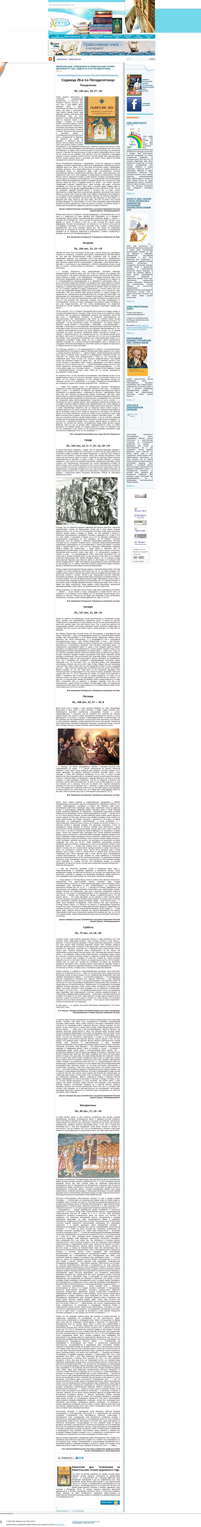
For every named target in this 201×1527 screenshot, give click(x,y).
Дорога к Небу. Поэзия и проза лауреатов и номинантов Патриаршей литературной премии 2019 (139, 204)
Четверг (87, 75)
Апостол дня (149, 36)
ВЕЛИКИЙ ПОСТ (128, 36)
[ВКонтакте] (76, 1458)
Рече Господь (138, 36)
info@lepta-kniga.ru (78, 1521)
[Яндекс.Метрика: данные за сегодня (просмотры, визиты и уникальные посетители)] (140, 509)
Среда (80, 75)
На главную (52, 4)
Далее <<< (131, 193)
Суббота (103, 75)
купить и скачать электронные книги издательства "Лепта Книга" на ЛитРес (139, 327)
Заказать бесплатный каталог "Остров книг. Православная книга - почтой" (148, 85)
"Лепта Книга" (60, 1524)
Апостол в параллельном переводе (135, 407)
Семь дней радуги (136, 123)
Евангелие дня (117, 36)
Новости (68, 36)
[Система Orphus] (140, 554)
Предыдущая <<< (63, 1511)
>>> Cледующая (77, 1511)
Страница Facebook (146, 104)
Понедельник (63, 75)
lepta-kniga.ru (62, 59)
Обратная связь (70, 4)
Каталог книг (84, 36)
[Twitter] (79, 1458)
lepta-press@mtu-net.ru (92, 1521)
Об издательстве (57, 36)
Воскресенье (113, 75)
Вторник (73, 75)
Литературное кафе (97, 36)
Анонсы (76, 36)
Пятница (95, 75)
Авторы (107, 36)
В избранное (60, 4)
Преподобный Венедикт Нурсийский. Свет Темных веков (139, 340)
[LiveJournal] (82, 1458)
